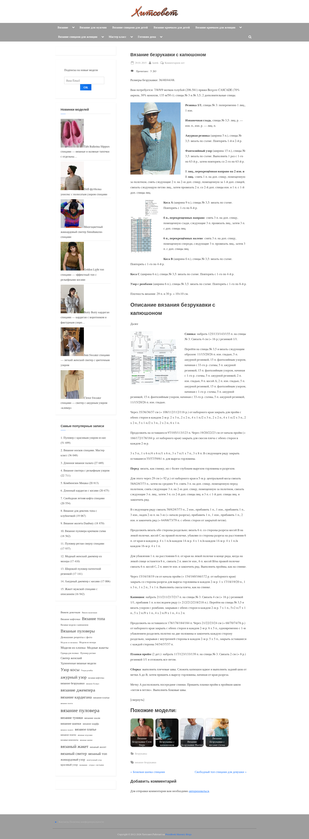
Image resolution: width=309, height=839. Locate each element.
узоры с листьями (96, 764)
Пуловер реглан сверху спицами (84, 543)
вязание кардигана (76, 697)
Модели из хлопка (73, 647)
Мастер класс (117, 37)
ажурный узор (74, 677)
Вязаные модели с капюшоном (74, 624)
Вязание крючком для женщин (215, 27)
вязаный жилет (98, 747)
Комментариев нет (175, 63)
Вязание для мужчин (93, 27)
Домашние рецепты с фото (76, 637)
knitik (155, 62)
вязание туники (72, 717)
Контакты (64, 821)
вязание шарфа (91, 723)
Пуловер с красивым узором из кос (84, 438)
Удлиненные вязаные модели (78, 663)
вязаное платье (85, 729)
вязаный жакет (74, 746)
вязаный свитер (74, 753)
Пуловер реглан (88, 653)
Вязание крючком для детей (172, 27)
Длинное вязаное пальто (78, 463)
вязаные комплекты (69, 740)
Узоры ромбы (87, 670)
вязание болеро (92, 683)
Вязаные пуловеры (78, 631)
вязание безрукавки (145, 762)
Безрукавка (141, 753)
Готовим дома (147, 37)
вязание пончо (67, 703)
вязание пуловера (80, 710)
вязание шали (92, 718)
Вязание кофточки (70, 619)
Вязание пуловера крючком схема (85, 531)
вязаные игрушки (85, 735)
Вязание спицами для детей (130, 27)
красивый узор (69, 764)
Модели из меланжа (69, 642)
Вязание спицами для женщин (77, 37)
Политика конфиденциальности (87, 821)
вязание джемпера (78, 690)
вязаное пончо (68, 734)
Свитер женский (71, 658)
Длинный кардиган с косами (81, 490)
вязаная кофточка (96, 677)
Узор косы (70, 669)
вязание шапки (71, 723)
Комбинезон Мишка (75, 483)
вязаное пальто (67, 729)
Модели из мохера (87, 642)
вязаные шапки (86, 740)
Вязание (63, 27)
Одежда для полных (70, 653)
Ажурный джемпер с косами (82, 581)
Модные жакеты (97, 647)
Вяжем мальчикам (89, 612)
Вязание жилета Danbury (78, 523)
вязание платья (101, 697)
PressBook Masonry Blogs (178, 834)
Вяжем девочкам (70, 612)
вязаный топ (97, 753)
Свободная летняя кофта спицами (84, 498)
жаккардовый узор (73, 759)
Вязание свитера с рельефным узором (86, 470)
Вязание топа (93, 618)
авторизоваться (199, 791)
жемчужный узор (94, 760)
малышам (83, 765)
